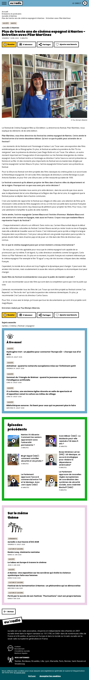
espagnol (30, 326)
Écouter (11, 44)
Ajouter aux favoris (68, 44)
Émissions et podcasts (11, 14)
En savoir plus (19, 672)
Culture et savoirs (16, 549)
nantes (5, 326)
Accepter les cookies (50, 676)
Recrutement (19, 649)
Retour (11, 611)
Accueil (5, 11)
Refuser (32, 676)
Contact (17, 647)
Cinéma (13, 326)
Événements (13, 539)
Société (5, 23)
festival (21, 326)
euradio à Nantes (9, 16)
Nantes (13, 23)
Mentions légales (20, 653)
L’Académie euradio (22, 651)
